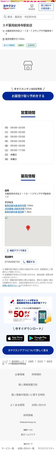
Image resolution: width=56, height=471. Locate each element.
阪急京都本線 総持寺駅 (15, 206)
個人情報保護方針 (28, 384)
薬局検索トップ (18, 361)
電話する (30, 262)
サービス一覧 (8, 448)
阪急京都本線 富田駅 (14, 212)
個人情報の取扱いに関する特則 (28, 395)
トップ (5, 361)
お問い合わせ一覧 (26, 448)
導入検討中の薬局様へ (46, 6)
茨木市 (40, 361)
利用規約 (36, 374)
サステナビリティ (46, 448)
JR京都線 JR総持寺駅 (15, 209)
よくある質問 (17, 405)
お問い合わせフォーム (11, 285)
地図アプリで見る (18, 250)
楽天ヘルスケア (28, 435)
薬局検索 (32, 9)
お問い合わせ (39, 405)
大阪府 (30, 361)
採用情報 (28, 415)
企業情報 (19, 374)
